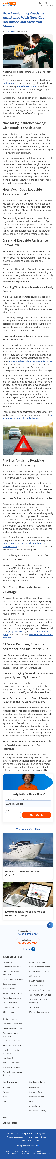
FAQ (31, 1101)
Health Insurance (36, 981)
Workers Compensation (13, 1028)
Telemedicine (35, 1007)
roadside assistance (26, 86)
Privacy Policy (40, 1133)
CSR (4, 1101)
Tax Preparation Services (40, 995)
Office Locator (10, 1122)
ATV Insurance (9, 988)
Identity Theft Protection (39, 990)
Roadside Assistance (11, 1067)
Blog (5, 1117)
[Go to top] (50, 925)
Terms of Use (32, 1137)
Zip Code (9, 811)
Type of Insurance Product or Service (19, 799)
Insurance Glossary (37, 1110)
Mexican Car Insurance (39, 1012)
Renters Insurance (37, 962)
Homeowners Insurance (39, 967)
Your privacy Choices (26, 1146)
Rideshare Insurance (12, 1045)
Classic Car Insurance (12, 998)
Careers (6, 1092)
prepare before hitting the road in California (30, 361)
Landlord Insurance (11, 1041)
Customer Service (37, 1092)
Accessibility (34, 1106)
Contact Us (34, 1087)
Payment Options (36, 1096)
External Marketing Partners (26, 1140)
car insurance (9, 83)
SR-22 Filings (8, 1012)
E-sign (43, 1137)
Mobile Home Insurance (39, 971)
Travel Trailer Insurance (13, 979)
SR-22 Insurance (10, 1002)
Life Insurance (35, 976)
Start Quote (36, 815)
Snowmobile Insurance (13, 993)
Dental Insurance (10, 1019)
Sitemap (10, 1133)
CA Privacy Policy (24, 1133)
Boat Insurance (9, 984)
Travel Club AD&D (37, 985)
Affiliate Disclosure (15, 1137)
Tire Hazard (8, 1058)
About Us (7, 1087)
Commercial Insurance (12, 1023)
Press (5, 1096)
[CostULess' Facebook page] (33, 949)
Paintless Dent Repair (12, 1062)
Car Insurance (9, 962)
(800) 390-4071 (15, 631)
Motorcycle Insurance (12, 967)
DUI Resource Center (12, 1007)
